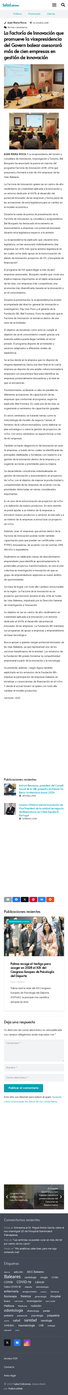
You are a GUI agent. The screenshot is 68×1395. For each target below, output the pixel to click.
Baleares (12, 1277)
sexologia (46, 1320)
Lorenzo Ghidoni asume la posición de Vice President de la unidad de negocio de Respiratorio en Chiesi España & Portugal (41, 810)
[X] (7, 1342)
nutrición (36, 1306)
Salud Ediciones (22, 1384)
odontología (13, 1311)
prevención (22, 1316)
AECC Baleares (35, 1272)
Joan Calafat (50, 1301)
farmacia (55, 1292)
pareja (46, 1311)
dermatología (42, 1287)
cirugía (44, 1277)
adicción (18, 1272)
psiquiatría (53, 1315)
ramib (6, 1320)
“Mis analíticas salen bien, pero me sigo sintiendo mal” (30, 1250)
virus (17, 1330)
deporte (28, 1287)
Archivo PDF (11, 1358)
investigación (34, 1301)
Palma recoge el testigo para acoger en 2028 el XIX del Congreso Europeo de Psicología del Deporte (32, 969)
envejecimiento (29, 1292)
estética (44, 1291)
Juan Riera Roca (17, 23)
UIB (41, 1325)
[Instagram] (27, 1342)
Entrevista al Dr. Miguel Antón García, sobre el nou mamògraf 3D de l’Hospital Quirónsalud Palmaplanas (34, 1231)
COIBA (54, 1277)
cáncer (39, 1282)
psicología (37, 1315)
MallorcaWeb (15, 1389)
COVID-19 (24, 1282)
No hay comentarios (17, 27)
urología (51, 1326)
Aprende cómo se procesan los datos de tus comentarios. (32, 1099)
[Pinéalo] (33, 899)
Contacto (9, 1367)
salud (16, 1320)
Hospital (55, 1296)
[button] (54, 5)
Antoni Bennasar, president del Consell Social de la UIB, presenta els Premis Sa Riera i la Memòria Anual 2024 (41, 789)
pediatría (8, 1316)
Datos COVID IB (12, 1287)
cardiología (30, 1277)
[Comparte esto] (16, 899)
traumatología (26, 1325)
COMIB (8, 1282)
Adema (7, 1272)
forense (26, 1296)
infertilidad (18, 1301)
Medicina (22, 1306)
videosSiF (7, 1330)
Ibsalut (7, 1301)
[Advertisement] (34, 738)
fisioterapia (10, 1296)
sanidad (30, 1320)
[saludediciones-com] (11, 5)
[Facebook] (17, 1342)
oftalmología (33, 1311)
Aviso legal (10, 1375)
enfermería (11, 1291)
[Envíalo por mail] (8, 899)
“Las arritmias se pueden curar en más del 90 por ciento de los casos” (33, 1242)
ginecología (40, 1297)
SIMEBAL (9, 1326)
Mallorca (9, 1306)
